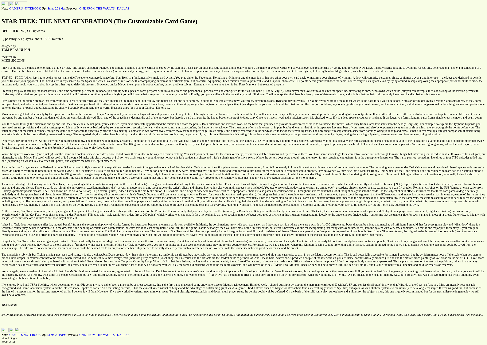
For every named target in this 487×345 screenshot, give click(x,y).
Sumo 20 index (56, 8)
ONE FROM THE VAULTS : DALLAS (104, 8)
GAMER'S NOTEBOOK (25, 8)
